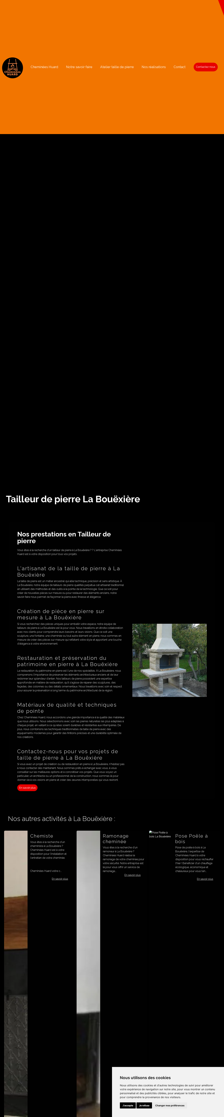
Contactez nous (205, 66)
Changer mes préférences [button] (169, 1105)
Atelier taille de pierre (117, 67)
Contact (179, 67)
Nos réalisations (154, 67)
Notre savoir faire (79, 67)
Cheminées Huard (44, 67)
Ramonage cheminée (43, 838)
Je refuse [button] (144, 1105)
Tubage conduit (194, 836)
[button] (221, 8)
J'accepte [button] (127, 1105)
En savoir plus (27, 787)
